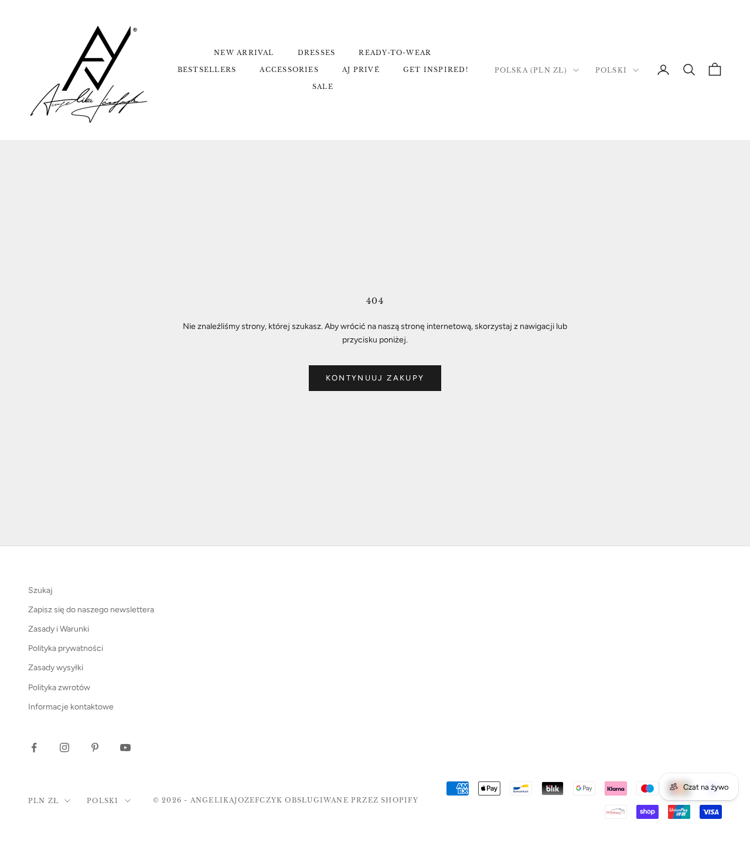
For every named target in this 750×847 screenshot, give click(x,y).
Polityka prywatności (65, 648)
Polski (611, 70)
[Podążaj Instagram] (64, 747)
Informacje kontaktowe (71, 707)
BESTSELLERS (207, 70)
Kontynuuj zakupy (375, 377)
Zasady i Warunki (58, 629)
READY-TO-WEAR (395, 53)
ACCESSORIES (289, 70)
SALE (322, 87)
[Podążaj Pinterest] (95, 747)
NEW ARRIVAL (244, 53)
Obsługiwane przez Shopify (351, 800)
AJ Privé (361, 70)
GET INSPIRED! (435, 70)
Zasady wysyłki (55, 668)
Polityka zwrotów (59, 687)
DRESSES (317, 53)
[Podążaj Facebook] (34, 747)
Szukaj (40, 590)
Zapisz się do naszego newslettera (91, 610)
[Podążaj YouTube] (125, 747)
